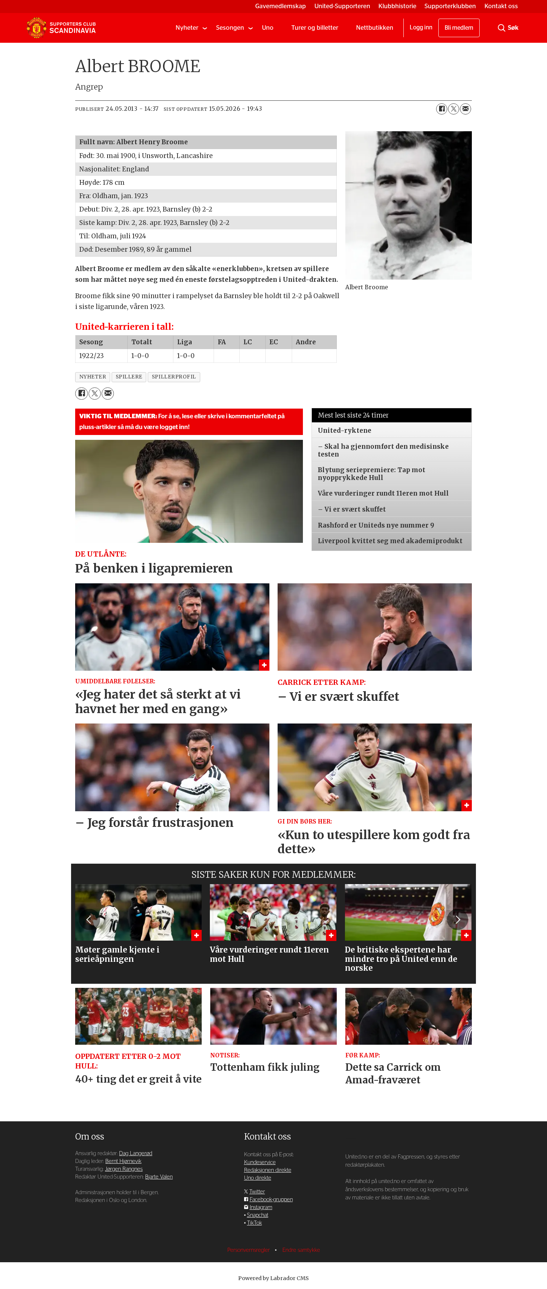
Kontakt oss (501, 6)
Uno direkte (257, 1178)
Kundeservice (260, 1162)
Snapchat (257, 1215)
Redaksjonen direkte (267, 1170)
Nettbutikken (374, 28)
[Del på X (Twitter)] (453, 109)
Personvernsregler (249, 1250)
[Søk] (502, 28)
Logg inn (421, 27)
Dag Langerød (135, 1153)
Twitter (257, 1192)
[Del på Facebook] (441, 109)
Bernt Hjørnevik (123, 1161)
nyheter (92, 377)
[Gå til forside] (61, 28)
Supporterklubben (450, 6)
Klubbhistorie (397, 6)
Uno (268, 28)
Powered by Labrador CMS (273, 1278)
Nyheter (187, 28)
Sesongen (230, 28)
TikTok (254, 1223)
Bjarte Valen (159, 1177)
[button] (89, 919)
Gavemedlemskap (280, 6)
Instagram (261, 1207)
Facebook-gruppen (271, 1199)
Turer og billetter (314, 28)
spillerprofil (174, 377)
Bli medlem (459, 28)
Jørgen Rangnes (124, 1169)
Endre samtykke (301, 1250)
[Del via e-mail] (465, 109)
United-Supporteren (342, 6)
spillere (129, 377)
